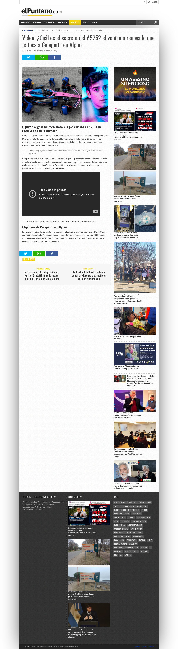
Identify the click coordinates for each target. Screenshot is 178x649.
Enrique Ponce (133, 510)
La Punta (131, 517)
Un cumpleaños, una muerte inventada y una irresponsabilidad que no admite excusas (128, 136)
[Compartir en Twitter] (28, 59)
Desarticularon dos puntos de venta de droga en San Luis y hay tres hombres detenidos (126, 235)
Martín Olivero (136, 529)
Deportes (75, 22)
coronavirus (136, 514)
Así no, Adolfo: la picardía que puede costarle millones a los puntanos (127, 198)
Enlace (144, 646)
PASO (140, 532)
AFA (121, 555)
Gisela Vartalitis (143, 517)
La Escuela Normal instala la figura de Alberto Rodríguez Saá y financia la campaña (128, 485)
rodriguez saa (119, 525)
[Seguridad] (135, 101)
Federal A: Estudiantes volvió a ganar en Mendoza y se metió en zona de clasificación (89, 275)
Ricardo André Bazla (122, 536)
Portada (25, 22)
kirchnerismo (138, 536)
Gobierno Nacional (121, 529)
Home (24, 30)
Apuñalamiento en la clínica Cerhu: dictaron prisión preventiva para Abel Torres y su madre (128, 452)
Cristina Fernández (121, 514)
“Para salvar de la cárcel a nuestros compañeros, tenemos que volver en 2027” (127, 415)
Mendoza (128, 555)
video (116, 521)
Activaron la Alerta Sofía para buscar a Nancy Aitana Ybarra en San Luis (128, 368)
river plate (131, 532)
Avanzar (144, 547)
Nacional (62, 22)
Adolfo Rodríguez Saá (142, 502)
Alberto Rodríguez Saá (123, 502)
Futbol (144, 510)
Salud (150, 540)
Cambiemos (118, 551)
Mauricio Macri (120, 510)
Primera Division (120, 544)
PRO (115, 555)
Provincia (49, 22)
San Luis (37, 22)
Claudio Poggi (128, 506)
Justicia (142, 540)
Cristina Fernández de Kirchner (126, 547)
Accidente (144, 551)
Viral (94, 22)
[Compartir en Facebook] (54, 59)
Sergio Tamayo (119, 517)
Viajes (86, 22)
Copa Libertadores (139, 521)
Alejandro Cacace (131, 551)
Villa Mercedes (141, 506)
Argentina (133, 544)
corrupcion (131, 540)
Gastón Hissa (119, 532)
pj (150, 547)
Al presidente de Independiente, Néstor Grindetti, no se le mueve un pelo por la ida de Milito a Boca (41, 275)
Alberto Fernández (135, 525)
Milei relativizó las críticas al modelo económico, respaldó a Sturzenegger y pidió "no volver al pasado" (82, 633)
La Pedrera (125, 521)
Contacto (151, 646)
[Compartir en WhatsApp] (41, 59)
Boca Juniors (119, 540)
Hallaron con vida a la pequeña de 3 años (127, 337)
